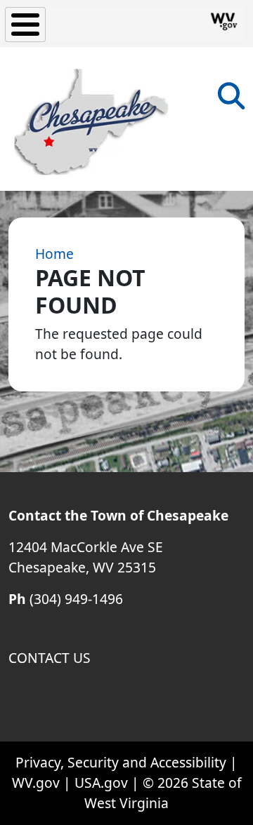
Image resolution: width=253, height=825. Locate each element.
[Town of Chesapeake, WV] (91, 119)
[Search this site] (231, 100)
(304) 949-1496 (76, 598)
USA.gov (101, 782)
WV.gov (36, 782)
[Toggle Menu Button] (25, 24)
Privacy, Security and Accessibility (120, 762)
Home (54, 253)
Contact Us (49, 657)
